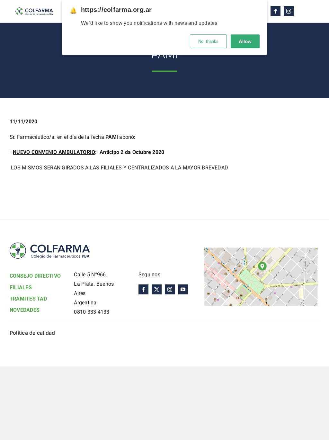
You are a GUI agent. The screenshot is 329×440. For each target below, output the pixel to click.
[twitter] (157, 289)
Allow (245, 41)
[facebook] (275, 11)
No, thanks (208, 41)
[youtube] (183, 289)
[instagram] (289, 11)
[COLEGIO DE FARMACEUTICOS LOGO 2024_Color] (34, 6)
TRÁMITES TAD (28, 299)
